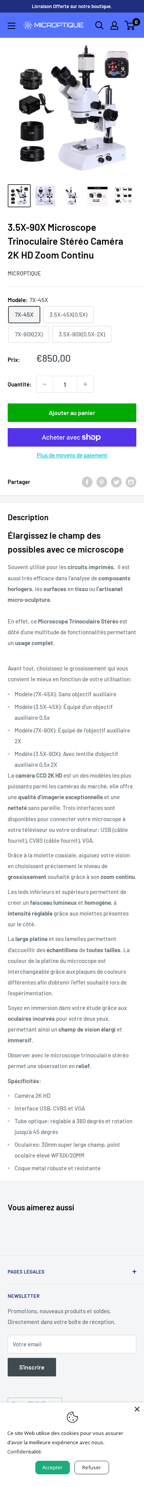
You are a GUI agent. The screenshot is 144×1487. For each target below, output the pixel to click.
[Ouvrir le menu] (11, 26)
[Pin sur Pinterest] (101, 481)
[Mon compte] (114, 25)
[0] (130, 25)
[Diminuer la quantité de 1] (44, 384)
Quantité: (19, 384)
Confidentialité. (24, 1451)
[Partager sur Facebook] (87, 481)
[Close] (137, 1409)
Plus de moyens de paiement (72, 455)
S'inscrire (32, 1367)
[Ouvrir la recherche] (99, 25)
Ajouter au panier (72, 412)
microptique (24, 273)
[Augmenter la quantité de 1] (85, 384)
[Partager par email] (131, 481)
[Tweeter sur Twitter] (116, 481)
